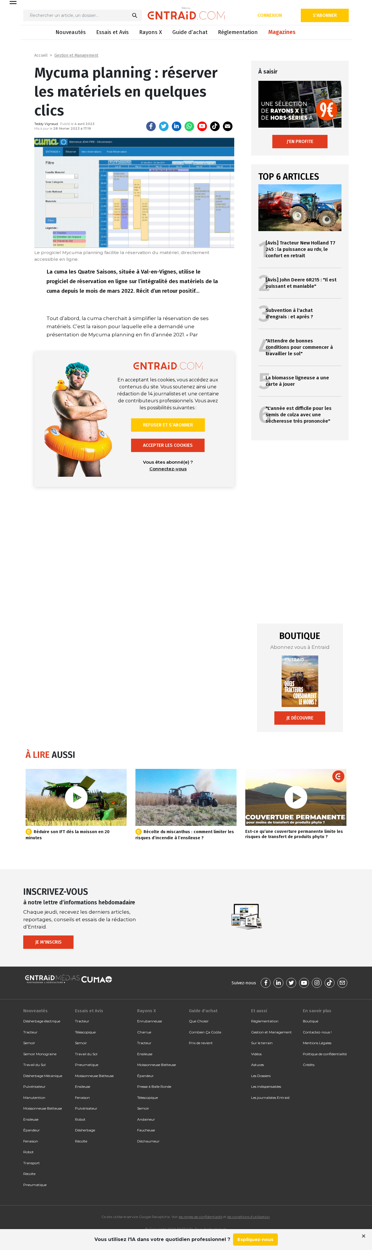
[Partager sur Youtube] (202, 126)
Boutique (310, 1021)
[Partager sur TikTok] (215, 126)
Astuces (257, 1064)
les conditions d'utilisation (248, 1217)
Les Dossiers (261, 1076)
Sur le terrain (262, 1043)
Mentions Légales (317, 1043)
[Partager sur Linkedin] (176, 126)
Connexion (269, 15)
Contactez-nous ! (317, 1032)
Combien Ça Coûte (205, 1032)
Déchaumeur (148, 1141)
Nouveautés (71, 32)
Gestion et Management (76, 55)
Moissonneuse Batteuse (42, 1108)
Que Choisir (199, 1021)
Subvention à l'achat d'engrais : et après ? (289, 313)
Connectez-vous (168, 469)
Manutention (34, 1097)
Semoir (29, 1043)
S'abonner (325, 15)
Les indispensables (266, 1086)
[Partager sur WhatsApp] (189, 126)
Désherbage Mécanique (42, 1076)
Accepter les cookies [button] (168, 445)
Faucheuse (146, 1130)
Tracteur (30, 1032)
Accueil (41, 55)
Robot (28, 1152)
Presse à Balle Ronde (154, 1086)
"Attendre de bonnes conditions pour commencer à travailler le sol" (299, 347)
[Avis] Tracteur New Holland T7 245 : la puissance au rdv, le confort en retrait (300, 249)
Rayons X (150, 32)
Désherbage (85, 1130)
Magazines (282, 32)
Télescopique (85, 1032)
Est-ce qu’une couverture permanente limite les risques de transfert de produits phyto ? (294, 834)
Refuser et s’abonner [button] (168, 425)
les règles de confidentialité (200, 1217)
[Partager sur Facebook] (151, 126)
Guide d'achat (203, 1010)
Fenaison (30, 1141)
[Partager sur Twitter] (164, 126)
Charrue (144, 1032)
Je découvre (299, 718)
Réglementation (238, 32)
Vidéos (256, 1054)
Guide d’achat (190, 32)
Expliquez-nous (255, 1239)
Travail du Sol (34, 1064)
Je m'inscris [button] (48, 942)
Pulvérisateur (34, 1086)
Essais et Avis (112, 32)
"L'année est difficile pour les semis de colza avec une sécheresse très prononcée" (299, 414)
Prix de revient (201, 1043)
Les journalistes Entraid (270, 1097)
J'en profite (300, 141)
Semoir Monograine (39, 1054)
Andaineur (146, 1119)
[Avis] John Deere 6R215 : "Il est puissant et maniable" (301, 283)
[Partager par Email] (228, 126)
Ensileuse (30, 1119)
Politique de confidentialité (325, 1054)
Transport (31, 1163)
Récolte (29, 1174)
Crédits (308, 1064)
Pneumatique (34, 1185)
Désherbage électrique (41, 1021)
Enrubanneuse (149, 1021)
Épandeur (31, 1130)
